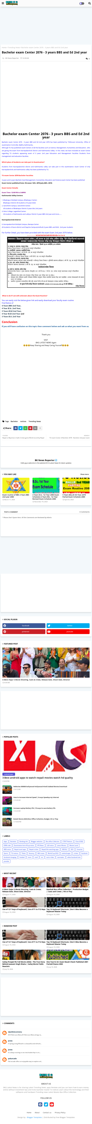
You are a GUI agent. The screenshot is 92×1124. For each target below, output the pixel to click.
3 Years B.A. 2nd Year (11, 316)
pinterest (25, 631)
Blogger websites (37, 841)
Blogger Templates (34, 1117)
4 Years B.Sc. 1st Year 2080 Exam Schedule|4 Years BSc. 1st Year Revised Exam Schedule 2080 (45, 497)
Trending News (14, 47)
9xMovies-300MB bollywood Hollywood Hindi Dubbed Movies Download (40, 786)
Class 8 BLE (79, 841)
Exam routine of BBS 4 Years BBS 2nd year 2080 (15, 496)
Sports (6, 853)
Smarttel (79, 849)
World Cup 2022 (53, 853)
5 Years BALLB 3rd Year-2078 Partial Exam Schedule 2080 (74, 496)
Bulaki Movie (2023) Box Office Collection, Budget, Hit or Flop (35, 819)
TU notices (14, 853)
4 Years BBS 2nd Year (11, 305)
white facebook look (73, 857)
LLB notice (50, 845)
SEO (72, 849)
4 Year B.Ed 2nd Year (11, 314)
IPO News (40, 845)
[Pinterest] (30, 428)
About (37, 1112)
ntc (42, 857)
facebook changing (10, 857)
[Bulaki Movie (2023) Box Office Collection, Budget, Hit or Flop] (7, 822)
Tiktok (24, 853)
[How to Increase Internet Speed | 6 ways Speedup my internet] (7, 800)
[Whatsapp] (25, 428)
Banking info (24, 841)
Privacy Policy (60, 1112)
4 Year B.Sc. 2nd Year (11, 308)
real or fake (50, 857)
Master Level (73, 845)
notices (23, 421)
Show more (84, 474)
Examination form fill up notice (24, 845)
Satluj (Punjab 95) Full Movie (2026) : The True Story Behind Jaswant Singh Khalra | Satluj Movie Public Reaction (23, 964)
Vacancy (31, 853)
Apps (5, 841)
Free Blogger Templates (65, 1117)
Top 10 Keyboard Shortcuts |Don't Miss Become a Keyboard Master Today (67, 910)
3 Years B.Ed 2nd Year (11, 311)
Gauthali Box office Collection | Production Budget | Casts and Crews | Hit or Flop (67, 890)
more (29, 857)
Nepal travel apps (20, 849)
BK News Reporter (45, 460)
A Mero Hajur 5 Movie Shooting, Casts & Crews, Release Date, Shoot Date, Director (36, 680)
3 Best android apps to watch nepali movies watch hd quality (37, 777)
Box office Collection (52, 841)
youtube (69, 631)
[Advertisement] (46, 26)
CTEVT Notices (67, 841)
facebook (25, 625)
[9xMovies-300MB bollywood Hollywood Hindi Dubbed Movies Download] (7, 789)
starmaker (60, 857)
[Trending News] (46, 663)
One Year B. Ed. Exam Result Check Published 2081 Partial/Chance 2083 (67, 963)
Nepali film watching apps (50, 849)
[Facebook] (15, 428)
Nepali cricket (33, 849)
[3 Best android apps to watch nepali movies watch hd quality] (46, 756)
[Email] (35, 428)
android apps (66, 853)
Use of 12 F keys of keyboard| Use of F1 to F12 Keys (23, 909)
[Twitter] (20, 428)
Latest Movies (61, 845)
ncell (36, 857)
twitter (69, 625)
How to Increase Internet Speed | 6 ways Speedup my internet (36, 797)
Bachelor (14, 421)
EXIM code (7, 845)
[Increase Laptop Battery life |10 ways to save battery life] (7, 811)
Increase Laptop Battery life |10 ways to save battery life (34, 808)
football (22, 857)
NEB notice (7, 849)
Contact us (47, 1112)
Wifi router (41, 853)
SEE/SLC (64, 849)
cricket (76, 853)
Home (4, 47)
